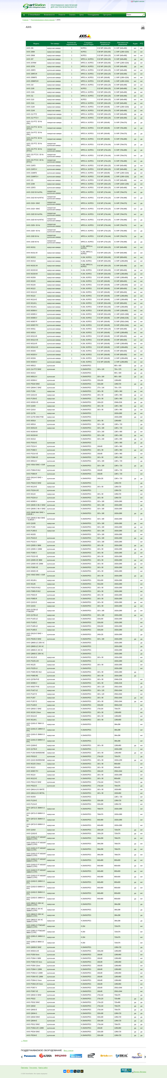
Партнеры (24, 1068)
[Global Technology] (81, 1071)
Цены (81, 15)
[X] (75, 1071)
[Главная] (24, 14)
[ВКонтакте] (64, 1071)
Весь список (68, 1050)
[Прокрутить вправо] (21, 1057)
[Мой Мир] (71, 1071)
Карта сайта (43, 1068)
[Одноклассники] (68, 1071)
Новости (62, 15)
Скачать (72, 15)
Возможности (49, 15)
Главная (25, 20)
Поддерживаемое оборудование (43, 20)
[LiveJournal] (78, 1071)
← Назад (24, 1041)
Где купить (107, 15)
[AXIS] (85, 38)
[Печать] (143, 29)
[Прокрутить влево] (145, 1057)
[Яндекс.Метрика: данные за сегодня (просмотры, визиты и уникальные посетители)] (139, 1072)
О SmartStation (34, 15)
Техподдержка (93, 15)
